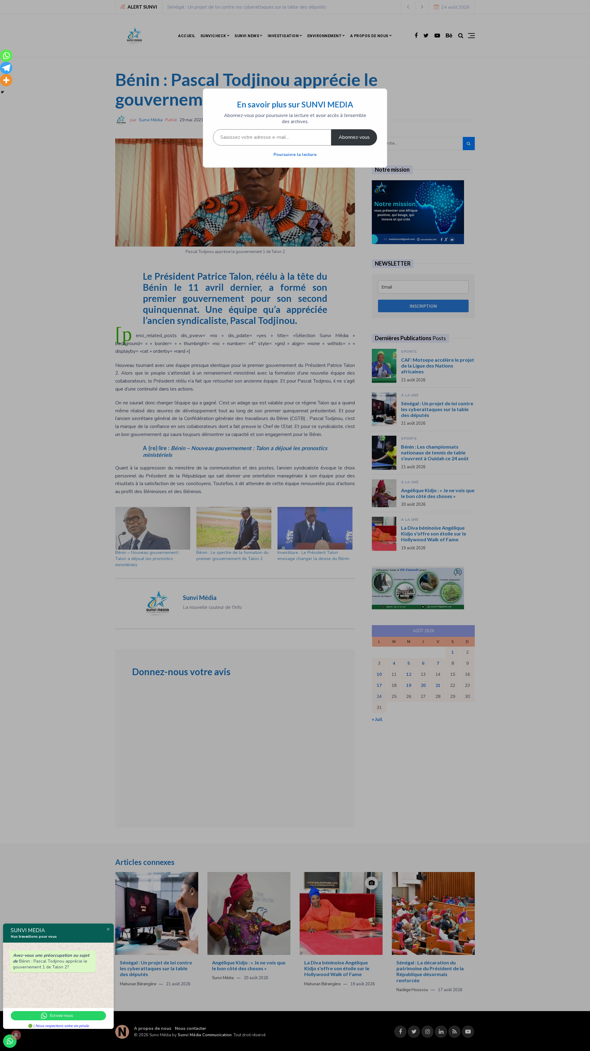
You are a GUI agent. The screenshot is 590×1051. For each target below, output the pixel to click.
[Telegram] (6, 68)
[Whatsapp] (6, 55)
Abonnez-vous (354, 137)
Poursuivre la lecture (295, 155)
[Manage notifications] (16, 1035)
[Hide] (2, 92)
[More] (6, 80)
